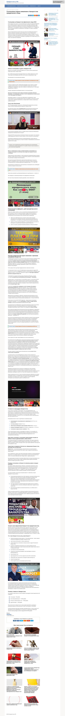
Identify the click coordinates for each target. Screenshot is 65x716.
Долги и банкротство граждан (22, 5)
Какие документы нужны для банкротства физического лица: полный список (53, 19)
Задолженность (33, 5)
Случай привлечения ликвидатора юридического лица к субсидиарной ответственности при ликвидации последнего (50, 24)
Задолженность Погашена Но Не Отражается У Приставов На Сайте (53, 14)
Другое (39, 5)
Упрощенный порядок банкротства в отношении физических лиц (53, 29)
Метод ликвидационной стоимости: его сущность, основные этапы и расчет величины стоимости (53, 43)
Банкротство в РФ (12, 1)
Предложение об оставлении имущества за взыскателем (53, 34)
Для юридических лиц (11, 5)
